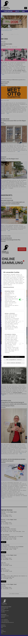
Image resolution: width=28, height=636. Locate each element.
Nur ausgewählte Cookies (14, 359)
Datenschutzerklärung (8, 287)
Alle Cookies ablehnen (14, 362)
